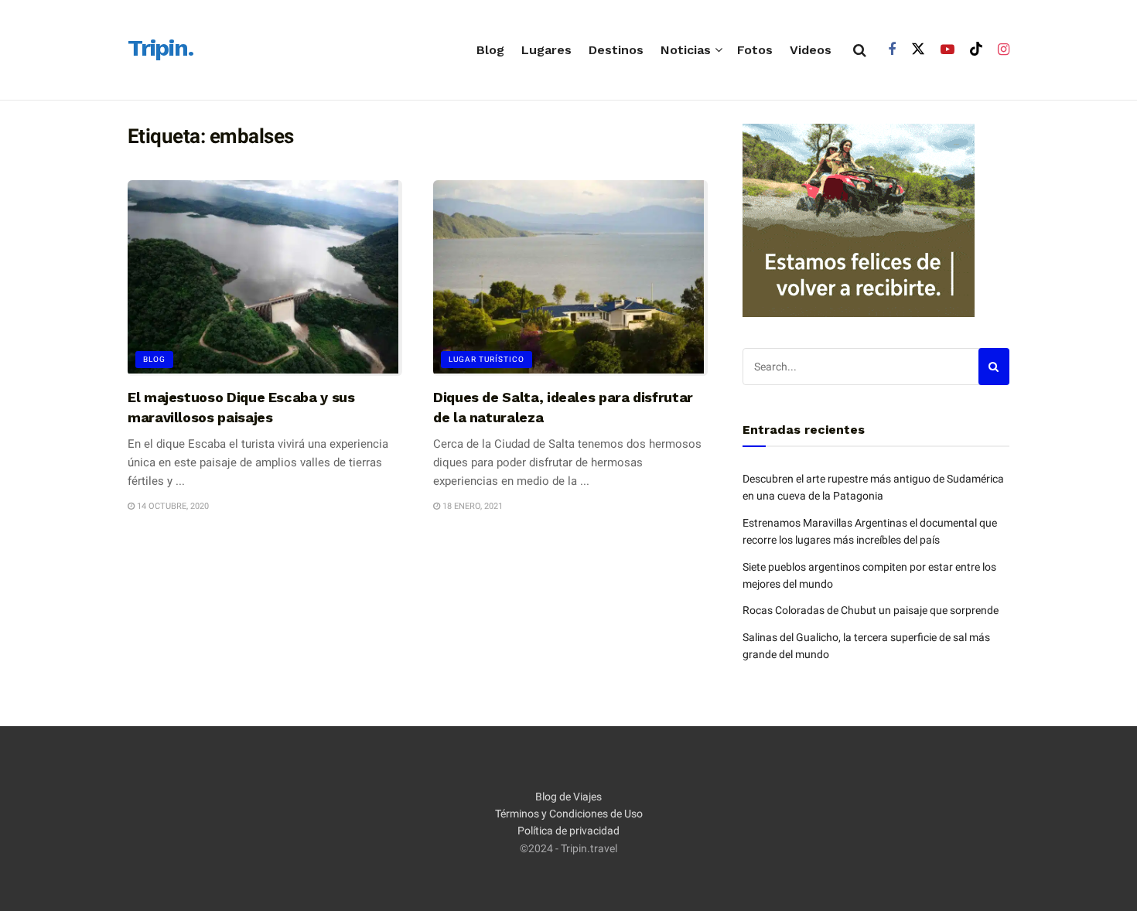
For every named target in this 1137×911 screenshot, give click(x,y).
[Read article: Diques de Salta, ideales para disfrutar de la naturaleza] (570, 278)
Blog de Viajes (568, 796)
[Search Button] (859, 50)
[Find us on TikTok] (976, 49)
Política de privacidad (568, 830)
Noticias (686, 50)
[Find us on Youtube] (947, 50)
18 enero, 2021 (471, 506)
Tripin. (160, 48)
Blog (490, 50)
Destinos (616, 50)
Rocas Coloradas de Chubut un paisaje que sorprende (871, 610)
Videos (810, 50)
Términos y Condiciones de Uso (569, 813)
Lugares (546, 50)
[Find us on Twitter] (918, 49)
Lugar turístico (486, 359)
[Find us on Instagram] (1003, 50)
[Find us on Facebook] (892, 50)
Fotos (755, 50)
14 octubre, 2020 (172, 506)
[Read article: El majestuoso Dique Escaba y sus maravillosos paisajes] (265, 278)
